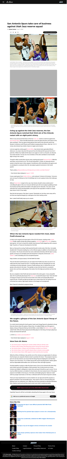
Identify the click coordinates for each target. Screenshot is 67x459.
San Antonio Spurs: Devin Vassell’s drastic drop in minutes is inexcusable (30, 350)
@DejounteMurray (22, 170)
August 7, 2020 (30, 173)
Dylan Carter (12, 29)
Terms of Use (51, 446)
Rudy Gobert (17, 183)
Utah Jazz (36, 138)
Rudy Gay (33, 275)
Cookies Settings (16, 450)
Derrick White (30, 149)
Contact (25, 446)
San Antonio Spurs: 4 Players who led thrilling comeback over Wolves (29, 348)
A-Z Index (50, 448)
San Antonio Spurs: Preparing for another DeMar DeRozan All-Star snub (30, 344)
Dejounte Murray (47, 159)
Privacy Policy (37, 446)
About (13, 446)
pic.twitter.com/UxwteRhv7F (23, 334)
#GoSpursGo (30, 170)
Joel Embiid (39, 241)
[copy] (18, 32)
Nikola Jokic (48, 241)
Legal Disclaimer (27, 448)
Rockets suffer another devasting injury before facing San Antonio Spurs (30, 346)
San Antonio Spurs (15, 140)
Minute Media (8, 454)
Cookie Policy (15, 448)
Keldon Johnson (49, 328)
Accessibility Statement (40, 448)
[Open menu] (3, 2)
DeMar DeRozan (27, 176)
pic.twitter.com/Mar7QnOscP (41, 170)
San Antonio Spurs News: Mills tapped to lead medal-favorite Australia (30, 352)
